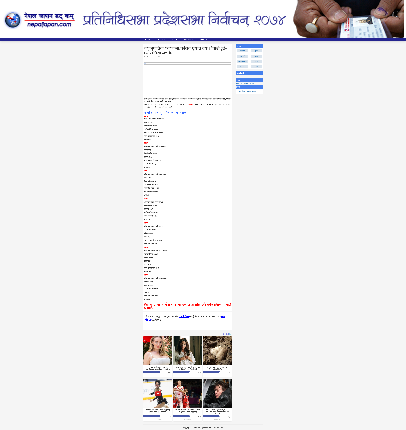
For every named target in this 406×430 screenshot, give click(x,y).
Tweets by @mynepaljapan (245, 83)
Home (147, 39)
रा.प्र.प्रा (256, 56)
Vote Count (161, 39)
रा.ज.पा (256, 61)
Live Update (188, 39)
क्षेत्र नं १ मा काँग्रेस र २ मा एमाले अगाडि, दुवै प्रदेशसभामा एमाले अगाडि (187, 306)
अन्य (256, 66)
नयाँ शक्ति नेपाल (242, 61)
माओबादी (242, 56)
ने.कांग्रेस (242, 50)
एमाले (256, 50)
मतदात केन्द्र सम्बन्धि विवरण (246, 91)
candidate (203, 39)
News (174, 39)
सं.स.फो (242, 66)
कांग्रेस (191, 104)
